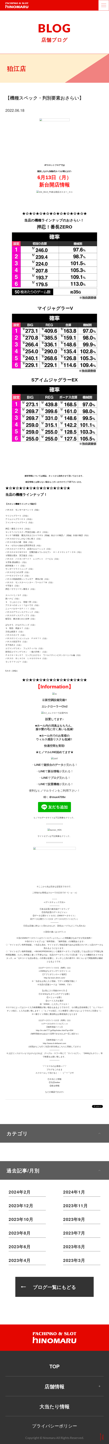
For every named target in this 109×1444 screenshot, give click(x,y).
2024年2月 (20, 1192)
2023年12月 (21, 1205)
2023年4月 (20, 1260)
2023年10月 (21, 1219)
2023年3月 (74, 1260)
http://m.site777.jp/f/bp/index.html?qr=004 (54, 1030)
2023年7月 (74, 1233)
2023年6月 (20, 1246)
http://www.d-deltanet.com (54, 1043)
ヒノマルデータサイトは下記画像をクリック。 (54, 818)
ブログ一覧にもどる (54, 1287)
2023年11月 (75, 1205)
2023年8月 (20, 1233)
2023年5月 (74, 1246)
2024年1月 (74, 1192)
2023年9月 (74, 1219)
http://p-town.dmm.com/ (54, 978)
